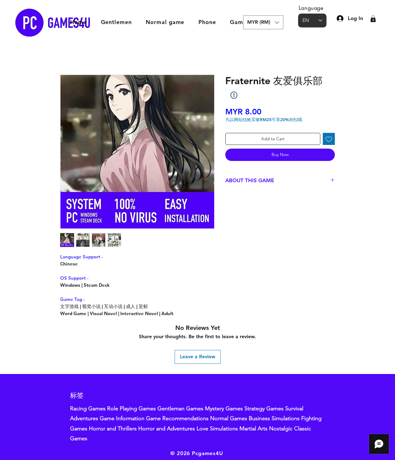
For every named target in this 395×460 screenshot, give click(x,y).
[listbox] (263, 22)
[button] (263, 22)
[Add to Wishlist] (329, 139)
